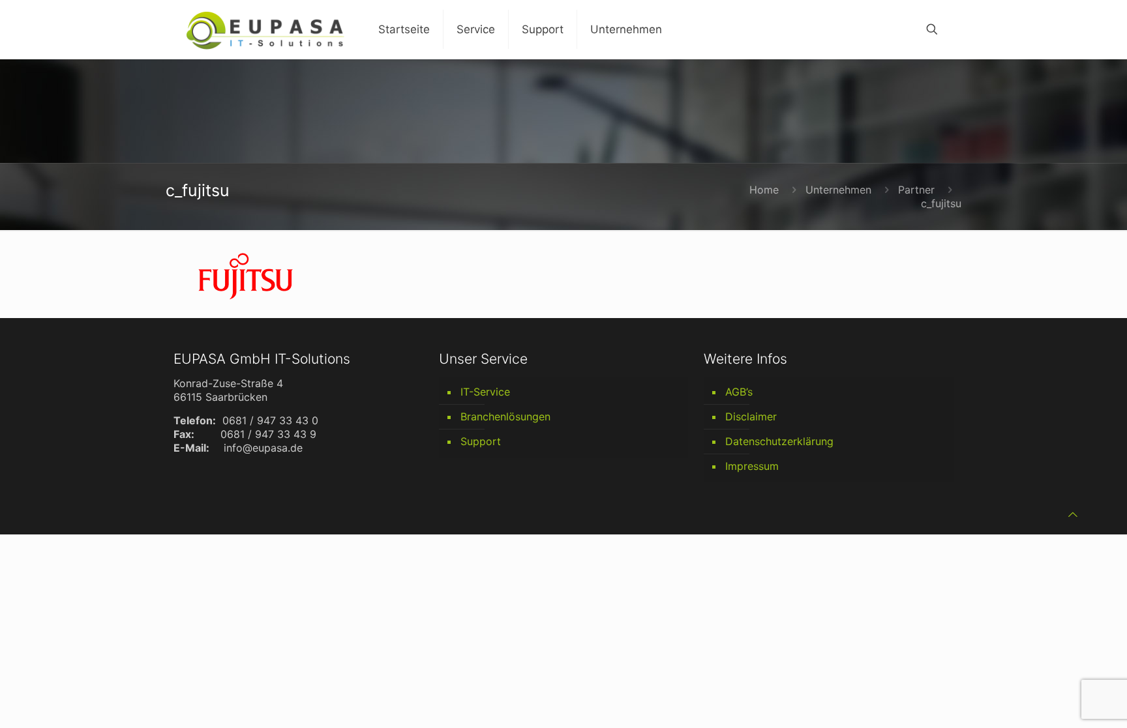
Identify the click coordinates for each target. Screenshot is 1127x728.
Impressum (752, 466)
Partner (916, 189)
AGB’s (739, 391)
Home (764, 189)
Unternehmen (838, 189)
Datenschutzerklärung (779, 441)
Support (480, 441)
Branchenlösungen (505, 416)
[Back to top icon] (1073, 514)
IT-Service (485, 391)
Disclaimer (751, 416)
